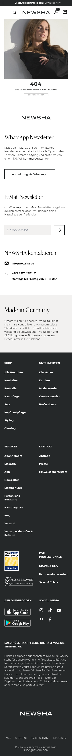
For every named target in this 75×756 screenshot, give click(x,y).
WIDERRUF (21, 738)
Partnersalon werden (53, 574)
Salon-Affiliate (48, 582)
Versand (9, 523)
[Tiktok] (50, 610)
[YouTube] (59, 610)
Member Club (13, 488)
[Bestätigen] (59, 230)
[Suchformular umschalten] (14, 12)
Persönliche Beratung (12, 497)
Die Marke (46, 372)
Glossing (10, 428)
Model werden (48, 388)
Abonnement (13, 456)
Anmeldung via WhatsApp (30, 174)
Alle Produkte (13, 372)
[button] (3, 3)
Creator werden (49, 396)
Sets (7, 404)
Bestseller (10, 388)
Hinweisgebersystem (53, 472)
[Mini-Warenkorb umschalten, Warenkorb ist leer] (65, 12)
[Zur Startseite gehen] (36, 12)
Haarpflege (11, 396)
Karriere (44, 380)
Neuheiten (11, 380)
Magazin (10, 464)
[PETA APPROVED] (18, 581)
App (7, 472)
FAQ (7, 515)
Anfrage (44, 456)
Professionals (48, 404)
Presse (43, 464)
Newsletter (11, 480)
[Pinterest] (41, 619)
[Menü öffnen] (6, 13)
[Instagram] (41, 610)
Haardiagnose (13, 507)
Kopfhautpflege (15, 412)
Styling (9, 420)
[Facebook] (50, 619)
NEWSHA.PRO (48, 566)
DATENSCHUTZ (40, 738)
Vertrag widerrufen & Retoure (18, 533)
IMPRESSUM (59, 738)
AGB (8, 738)
